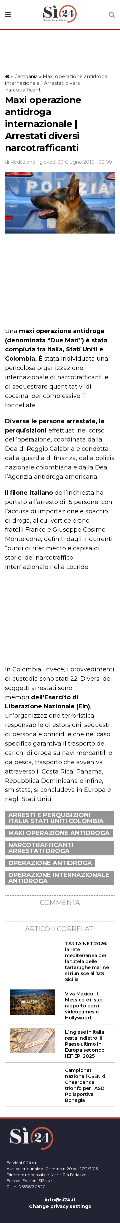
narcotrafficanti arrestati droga (40, 848)
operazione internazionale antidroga (58, 878)
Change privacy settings (60, 1206)
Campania (26, 77)
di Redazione (20, 162)
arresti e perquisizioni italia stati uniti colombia (56, 818)
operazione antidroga (50, 863)
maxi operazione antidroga (59, 833)
